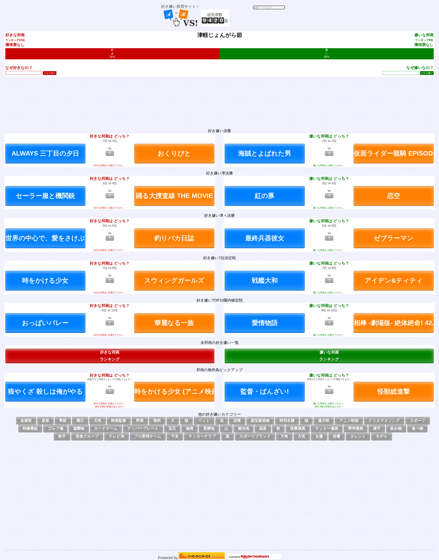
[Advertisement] (257, 17)
